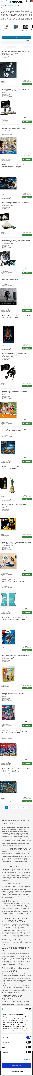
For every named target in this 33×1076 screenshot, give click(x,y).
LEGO (20, 5)
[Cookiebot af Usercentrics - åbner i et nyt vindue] (24, 1009)
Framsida (2, 5)
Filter (16, 37)
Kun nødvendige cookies (16, 1071)
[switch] (28, 1042)
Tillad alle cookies (16, 1065)
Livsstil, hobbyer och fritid (12, 5)
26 (23, 807)
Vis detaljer (24, 1059)
